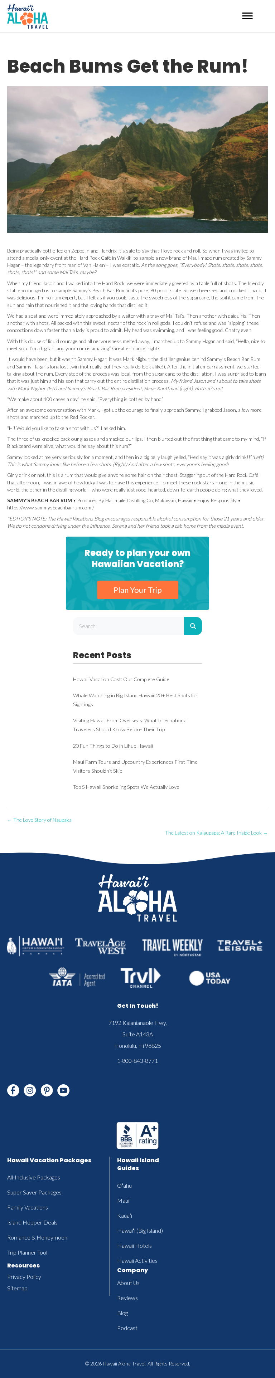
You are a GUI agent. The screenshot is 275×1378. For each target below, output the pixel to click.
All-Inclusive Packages (33, 1177)
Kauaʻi (124, 1215)
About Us (128, 1282)
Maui (123, 1200)
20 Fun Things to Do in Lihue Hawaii (113, 746)
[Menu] (247, 16)
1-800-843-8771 (137, 1060)
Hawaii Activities (137, 1260)
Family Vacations (27, 1207)
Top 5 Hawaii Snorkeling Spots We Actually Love (126, 787)
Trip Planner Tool (27, 1252)
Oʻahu (124, 1185)
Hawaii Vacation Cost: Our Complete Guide (121, 679)
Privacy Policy (24, 1276)
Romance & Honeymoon (37, 1237)
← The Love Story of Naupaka (39, 820)
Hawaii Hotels (134, 1245)
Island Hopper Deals (32, 1222)
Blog (122, 1312)
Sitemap (17, 1288)
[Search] (193, 626)
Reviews (127, 1297)
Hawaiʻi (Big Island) (140, 1230)
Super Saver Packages (34, 1192)
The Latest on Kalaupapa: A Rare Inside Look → (216, 833)
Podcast (127, 1327)
